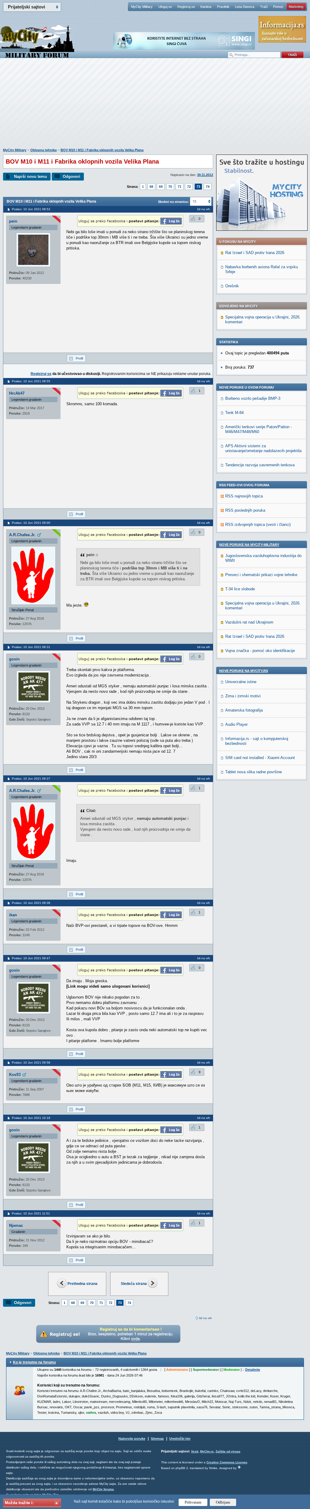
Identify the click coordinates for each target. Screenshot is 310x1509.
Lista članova (244, 6)
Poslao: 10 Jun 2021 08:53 (31, 209)
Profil (79, 358)
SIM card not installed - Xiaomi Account (260, 757)
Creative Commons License (226, 1462)
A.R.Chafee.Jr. (22, 535)
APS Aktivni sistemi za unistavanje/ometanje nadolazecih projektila (263, 448)
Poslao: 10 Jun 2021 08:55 (31, 381)
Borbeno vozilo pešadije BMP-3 (252, 398)
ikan (13, 915)
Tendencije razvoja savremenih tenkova (260, 465)
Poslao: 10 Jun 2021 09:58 (31, 1062)
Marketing (296, 6)
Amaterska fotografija (244, 710)
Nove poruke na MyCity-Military (249, 544)
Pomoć (278, 6)
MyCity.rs (207, 1451)
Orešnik (232, 286)
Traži (264, 6)
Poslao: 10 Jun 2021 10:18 (31, 1118)
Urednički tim (179, 1438)
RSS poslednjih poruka (245, 510)
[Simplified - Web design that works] (239, 1467)
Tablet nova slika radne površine (253, 772)
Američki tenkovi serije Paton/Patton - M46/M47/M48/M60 (258, 429)
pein (13, 221)
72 (189, 186)
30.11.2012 (205, 175)
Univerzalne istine (240, 682)
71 (179, 186)
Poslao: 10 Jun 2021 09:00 (31, 522)
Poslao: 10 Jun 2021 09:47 (31, 958)
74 (207, 186)
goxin (14, 659)
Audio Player (236, 724)
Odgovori (71, 176)
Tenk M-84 (234, 412)
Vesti (194, 1451)
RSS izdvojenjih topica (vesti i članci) (258, 524)
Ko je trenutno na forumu (34, 1362)
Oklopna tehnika (43, 150)
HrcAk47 (17, 393)
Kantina (205, 6)
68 (151, 186)
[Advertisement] (155, 106)
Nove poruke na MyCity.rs (243, 671)
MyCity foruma (103, 1489)
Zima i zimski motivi (243, 696)
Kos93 (15, 1074)
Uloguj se (165, 6)
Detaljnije (252, 1369)
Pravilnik (223, 6)
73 (198, 186)
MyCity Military (142, 6)
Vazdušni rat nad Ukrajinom (249, 622)
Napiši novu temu (30, 176)
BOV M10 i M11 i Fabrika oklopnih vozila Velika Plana (102, 150)
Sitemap (157, 1438)
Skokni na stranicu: (173, 202)
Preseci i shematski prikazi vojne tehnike (261, 574)
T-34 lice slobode (240, 589)
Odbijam (223, 1502)
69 (161, 186)
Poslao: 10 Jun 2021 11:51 (31, 1213)
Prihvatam (193, 1502)
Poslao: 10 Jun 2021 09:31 (31, 647)
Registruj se (186, 6)
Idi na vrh (205, 1318)
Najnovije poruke (131, 1438)
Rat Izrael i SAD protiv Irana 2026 (254, 252)
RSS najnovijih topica (244, 496)
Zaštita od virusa (228, 1451)
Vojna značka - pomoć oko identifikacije (260, 650)
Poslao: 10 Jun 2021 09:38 (31, 902)
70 (170, 186)
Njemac (16, 1225)
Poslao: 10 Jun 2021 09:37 (31, 778)
